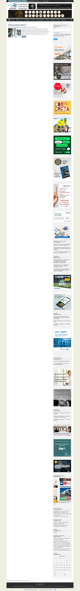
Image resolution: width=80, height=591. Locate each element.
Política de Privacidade (11, 580)
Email (55, 28)
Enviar (55, 39)
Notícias (56, 313)
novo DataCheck (40, 19)
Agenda (58, 19)
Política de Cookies (19, 580)
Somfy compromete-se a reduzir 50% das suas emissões (22, 27)
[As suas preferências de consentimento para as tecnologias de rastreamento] (72, 589)
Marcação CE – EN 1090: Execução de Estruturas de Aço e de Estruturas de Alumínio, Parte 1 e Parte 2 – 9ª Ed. (62, 542)
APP (21, 19)
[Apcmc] (9, 19)
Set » (65, 574)
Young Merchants (58, 358)
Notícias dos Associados (60, 241)
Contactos (63, 19)
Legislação (56, 256)
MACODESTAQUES (57, 512)
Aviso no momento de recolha (30, 589)
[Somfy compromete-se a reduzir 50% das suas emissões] (14, 28)
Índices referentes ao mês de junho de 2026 (29, 1)
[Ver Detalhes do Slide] (50, 6)
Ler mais (23, 36)
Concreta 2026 (56, 526)
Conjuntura (56, 409)
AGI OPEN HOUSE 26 (57, 511)
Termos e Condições (26, 580)
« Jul (55, 574)
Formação (53, 19)
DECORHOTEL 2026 (57, 525)
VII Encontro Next (57, 516)
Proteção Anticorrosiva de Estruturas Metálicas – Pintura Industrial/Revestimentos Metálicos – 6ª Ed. (62, 546)
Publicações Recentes (59, 475)
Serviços (47, 19)
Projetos (33, 19)
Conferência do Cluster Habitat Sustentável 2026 (62, 513)
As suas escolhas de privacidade (46, 589)
